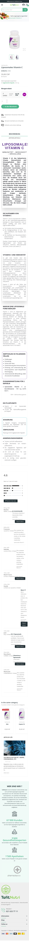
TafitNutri (4, 65)
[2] (14, 508)
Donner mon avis (11, 501)
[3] (5, 478)
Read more (6, 773)
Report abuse (20, 521)
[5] (7, 478)
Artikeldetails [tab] (14, 138)
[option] (14, 871)
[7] (9, 478)
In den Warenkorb (11, 106)
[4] (17, 508)
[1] (3, 478)
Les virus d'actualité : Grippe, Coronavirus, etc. (14, 758)
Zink (7, 724)
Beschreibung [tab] (14, 134)
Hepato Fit (22, 724)
